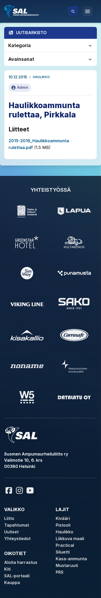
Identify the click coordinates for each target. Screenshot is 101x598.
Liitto (9, 518)
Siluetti (63, 552)
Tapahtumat (16, 525)
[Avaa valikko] (87, 11)
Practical (65, 545)
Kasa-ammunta (71, 558)
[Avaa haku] (73, 11)
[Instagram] (19, 490)
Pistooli (63, 525)
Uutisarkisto (31, 32)
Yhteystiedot (17, 538)
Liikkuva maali (70, 538)
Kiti (7, 569)
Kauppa (12, 582)
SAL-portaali (17, 575)
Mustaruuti (67, 565)
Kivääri (63, 518)
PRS (59, 572)
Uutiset (11, 531)
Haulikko (41, 77)
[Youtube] (30, 490)
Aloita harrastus (20, 562)
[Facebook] (8, 490)
